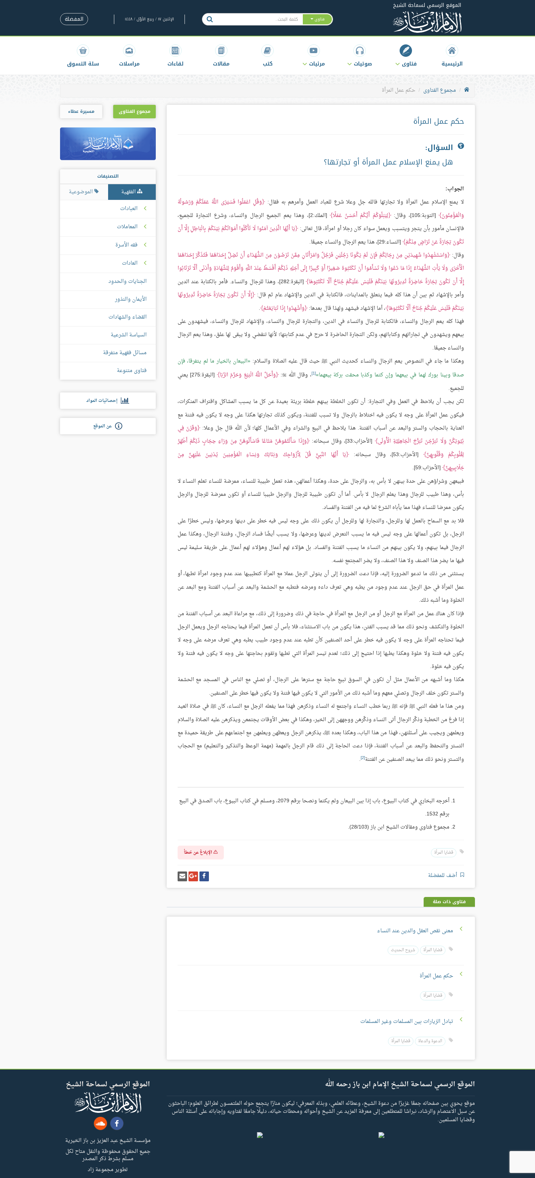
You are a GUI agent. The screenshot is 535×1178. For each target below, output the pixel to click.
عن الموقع (104, 426)
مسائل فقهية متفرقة (125, 353)
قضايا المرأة (443, 853)
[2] (363, 758)
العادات (130, 263)
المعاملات (127, 227)
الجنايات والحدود (127, 281)
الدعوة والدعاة (430, 1041)
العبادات (129, 209)
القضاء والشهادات (127, 317)
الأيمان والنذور (131, 299)
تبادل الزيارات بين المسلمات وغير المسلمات (406, 1022)
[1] (314, 373)
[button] (406, 55)
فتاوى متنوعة (132, 371)
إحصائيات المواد (103, 401)
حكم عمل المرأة (436, 976)
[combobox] (259, 19)
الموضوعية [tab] (81, 192)
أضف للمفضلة (443, 876)
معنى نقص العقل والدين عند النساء (415, 931)
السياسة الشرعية (129, 335)
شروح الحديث (403, 950)
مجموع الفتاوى (439, 90)
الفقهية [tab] (129, 192)
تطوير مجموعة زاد (108, 1169)
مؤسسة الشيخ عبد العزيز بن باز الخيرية (108, 1140)
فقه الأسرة (126, 245)
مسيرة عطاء (81, 111)
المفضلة (74, 19)
